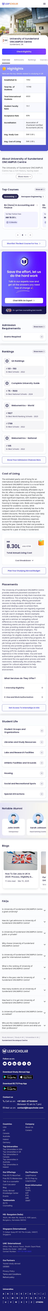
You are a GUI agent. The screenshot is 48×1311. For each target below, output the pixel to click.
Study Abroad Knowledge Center (10, 1191)
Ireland (6, 1139)
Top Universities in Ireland (10, 1165)
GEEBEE (6, 1266)
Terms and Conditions (12, 1274)
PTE (27, 1195)
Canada (6, 1133)
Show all (39, 189)
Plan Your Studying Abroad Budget (24, 570)
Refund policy (8, 1277)
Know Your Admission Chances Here (24, 460)
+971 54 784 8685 (24, 1251)
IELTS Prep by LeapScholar (31, 1179)
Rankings (32, 60)
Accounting (10, 196)
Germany (6, 1142)
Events (5, 1196)
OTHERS (39, 1302)
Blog (5, 1187)
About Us (29, 1127)
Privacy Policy (9, 1271)
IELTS (5, 1203)
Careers (28, 1130)
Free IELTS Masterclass (12, 1178)
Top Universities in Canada (10, 1155)
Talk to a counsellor (11, 1181)
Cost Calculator (9, 1184)
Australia (6, 1136)
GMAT (27, 1200)
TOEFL (28, 1190)
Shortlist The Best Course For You (22, 243)
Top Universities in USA (12, 1149)
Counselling (7, 1205)
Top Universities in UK (12, 1152)
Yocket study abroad (11, 1263)
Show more (38, 327)
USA (4, 1127)
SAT (27, 1193)
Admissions (19, 60)
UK (4, 1130)
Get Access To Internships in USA (24, 707)
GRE (27, 1198)
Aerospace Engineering (32, 196)
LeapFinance (30, 1175)
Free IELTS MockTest (11, 1175)
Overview (6, 60)
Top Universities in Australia (10, 1160)
